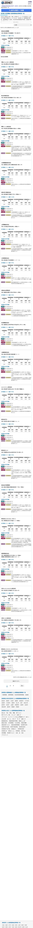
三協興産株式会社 (5, 352)
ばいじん (9, 719)
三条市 (12, 700)
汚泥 (7, 712)
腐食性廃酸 (23, 722)
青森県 (6, 925)
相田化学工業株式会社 (6, 192)
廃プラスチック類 (6, 715)
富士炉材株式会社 (5, 95)
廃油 (10, 712)
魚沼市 (26, 704)
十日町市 (8, 702)
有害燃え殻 (4, 730)
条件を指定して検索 (16, 10)
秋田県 (16, 925)
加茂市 (3, 702)
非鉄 (22, 732)
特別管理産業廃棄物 (19, 694)
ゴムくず (13, 715)
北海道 (3, 925)
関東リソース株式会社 (6, 126)
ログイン (30, 3)
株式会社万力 (4, 419)
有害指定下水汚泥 (6, 728)
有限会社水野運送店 (5, 290)
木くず (18, 719)
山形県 (19, 925)
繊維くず (23, 719)
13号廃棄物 (10, 722)
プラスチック (5, 735)
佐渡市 (21, 704)
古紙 (17, 732)
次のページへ (16, 681)
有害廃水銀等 (22, 726)
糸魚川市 (26, 702)
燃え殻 (3, 712)
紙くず (14, 719)
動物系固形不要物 (13, 721)
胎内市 (8, 706)
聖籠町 (13, 706)
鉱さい (27, 717)
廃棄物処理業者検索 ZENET (8, 6)
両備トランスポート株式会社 (7, 62)
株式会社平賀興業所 (5, 485)
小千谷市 (27, 700)
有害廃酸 (4, 732)
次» (22, 685)
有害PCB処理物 (14, 726)
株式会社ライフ (4, 450)
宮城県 (13, 925)
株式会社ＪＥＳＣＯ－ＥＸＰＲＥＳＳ (9, 649)
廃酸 (14, 712)
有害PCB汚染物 (5, 726)
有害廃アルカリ (10, 732)
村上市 (17, 702)
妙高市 (3, 704)
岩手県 (9, 925)
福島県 (22, 925)
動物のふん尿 (22, 721)
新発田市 (21, 700)
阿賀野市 (17, 704)
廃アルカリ (18, 712)
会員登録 (30, 1)
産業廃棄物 (10, 694)
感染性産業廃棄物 (15, 724)
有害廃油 (18, 730)
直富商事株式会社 (5, 553)
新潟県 (16, 6)
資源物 (26, 694)
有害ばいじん (11, 730)
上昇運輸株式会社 (5, 224)
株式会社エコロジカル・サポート (8, 518)
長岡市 (7, 700)
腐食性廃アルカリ (6, 724)
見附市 (13, 702)
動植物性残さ (5, 721)
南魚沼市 (4, 706)
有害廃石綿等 (21, 728)
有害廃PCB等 (24, 724)
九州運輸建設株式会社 (6, 162)
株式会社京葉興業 (5, 31)
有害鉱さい (13, 728)
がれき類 (4, 719)
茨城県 (26, 925)
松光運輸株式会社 (5, 322)
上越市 (12, 704)
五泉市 (7, 704)
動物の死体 (4, 722)
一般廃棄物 (4, 694)
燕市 (21, 702)
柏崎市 (16, 700)
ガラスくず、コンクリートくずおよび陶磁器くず (13, 717)
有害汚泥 (23, 730)
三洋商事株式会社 (5, 258)
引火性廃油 (17, 722)
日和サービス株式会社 (6, 618)
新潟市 (3, 700)
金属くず (19, 715)
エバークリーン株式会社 (6, 387)
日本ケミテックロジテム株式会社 (8, 588)
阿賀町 (17, 706)
